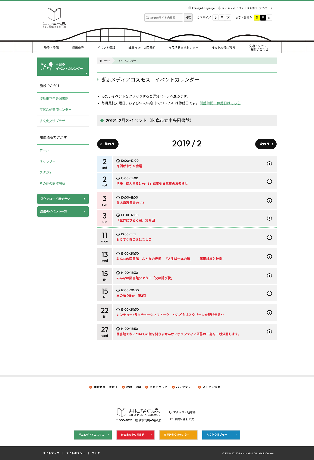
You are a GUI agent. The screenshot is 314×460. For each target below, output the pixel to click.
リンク (96, 453)
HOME (107, 60)
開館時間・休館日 (105, 387)
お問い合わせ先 (184, 419)
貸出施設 (78, 48)
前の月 (109, 144)
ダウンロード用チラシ (55, 199)
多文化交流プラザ (224, 48)
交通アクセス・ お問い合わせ (259, 48)
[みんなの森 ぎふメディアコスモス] (54, 17)
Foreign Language (203, 8)
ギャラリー (48, 161)
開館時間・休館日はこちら (220, 103)
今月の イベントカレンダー (69, 66)
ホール (44, 150)
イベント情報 (106, 48)
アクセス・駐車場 (184, 412)
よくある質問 (211, 387)
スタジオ (46, 172)
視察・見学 (133, 387)
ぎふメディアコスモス (91, 434)
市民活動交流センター (183, 48)
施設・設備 (51, 48)
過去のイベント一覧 (53, 211)
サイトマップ (51, 453)
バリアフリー (185, 387)
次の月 (264, 144)
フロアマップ (158, 387)
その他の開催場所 (52, 183)
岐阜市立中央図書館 (141, 48)
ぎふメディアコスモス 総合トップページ (247, 8)
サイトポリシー (75, 453)
